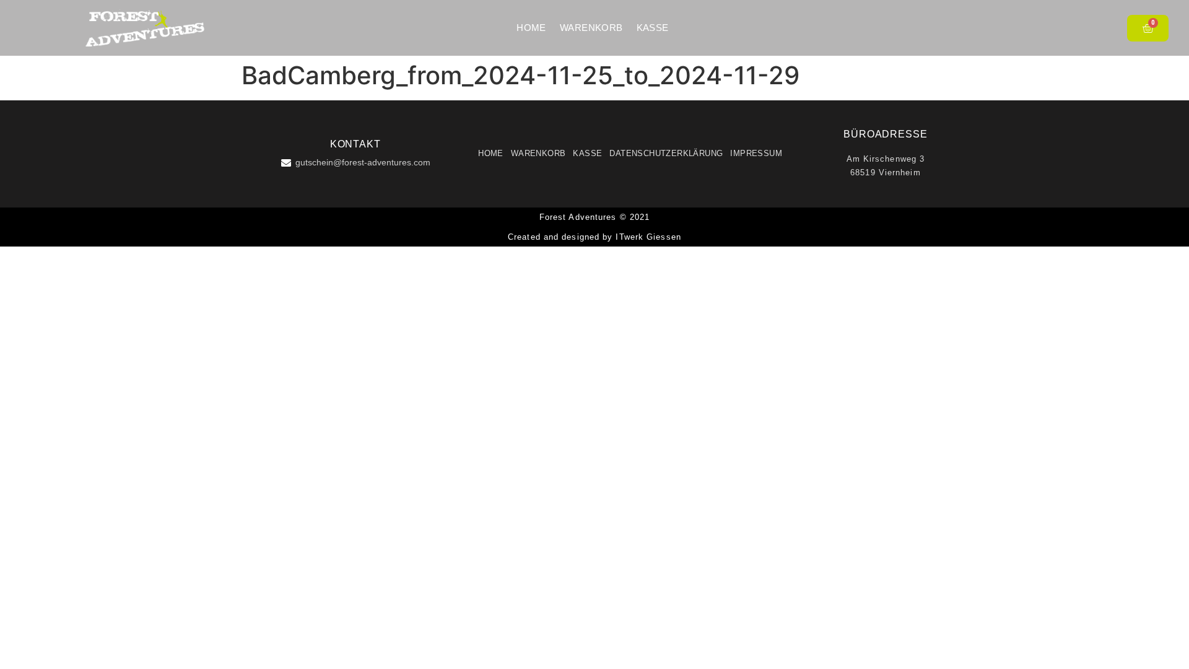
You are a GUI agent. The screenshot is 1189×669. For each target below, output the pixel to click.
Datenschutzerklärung (666, 153)
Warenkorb (591, 27)
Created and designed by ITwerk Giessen (594, 237)
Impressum (756, 153)
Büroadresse (885, 134)
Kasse (653, 27)
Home (531, 27)
